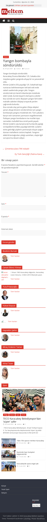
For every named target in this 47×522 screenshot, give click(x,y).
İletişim (4, 493)
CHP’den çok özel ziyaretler (24, 5)
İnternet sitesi (7, 229)
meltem (18, 69)
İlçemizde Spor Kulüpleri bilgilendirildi (26, 453)
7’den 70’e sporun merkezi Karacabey (30, 441)
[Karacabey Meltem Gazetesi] (3, 20)
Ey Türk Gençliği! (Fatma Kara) (29, 154)
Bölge (6, 415)
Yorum (4, 172)
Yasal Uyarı (5, 489)
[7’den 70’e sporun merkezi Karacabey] (8, 440)
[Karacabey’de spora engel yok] (8, 463)
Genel (6, 57)
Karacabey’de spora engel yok (27, 464)
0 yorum (26, 69)
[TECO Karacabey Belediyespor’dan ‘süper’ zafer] (23, 390)
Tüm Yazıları (15, 256)
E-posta (5, 216)
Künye (3, 486)
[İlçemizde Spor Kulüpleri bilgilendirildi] (8, 451)
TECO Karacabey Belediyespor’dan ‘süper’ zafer (22, 420)
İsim (3, 204)
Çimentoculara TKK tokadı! (16, 148)
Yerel (23, 415)
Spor (18, 415)
